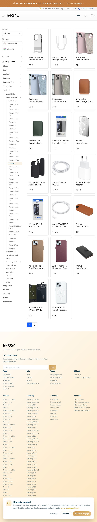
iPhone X (12, 241)
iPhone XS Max (14, 231)
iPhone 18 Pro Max (13, 105)
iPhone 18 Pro (13, 110)
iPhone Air (12, 122)
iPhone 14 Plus (14, 176)
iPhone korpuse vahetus (82, 408)
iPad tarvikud (10, 252)
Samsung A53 (31, 481)
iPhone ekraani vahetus (82, 402)
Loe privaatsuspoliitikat (70, 508)
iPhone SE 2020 (8, 481)
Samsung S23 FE (32, 425)
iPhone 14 (12, 179)
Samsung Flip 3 (32, 461)
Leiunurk (9, 275)
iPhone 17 (12, 129)
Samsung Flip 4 (32, 459)
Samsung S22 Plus (33, 433)
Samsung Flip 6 (32, 453)
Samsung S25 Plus (33, 402)
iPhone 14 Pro (13, 172)
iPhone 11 (12, 223)
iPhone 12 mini (14, 207)
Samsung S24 (31, 416)
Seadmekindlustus (33, 383)
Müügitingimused (56, 375)
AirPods (6, 290)
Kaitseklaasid (10, 268)
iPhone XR (12, 238)
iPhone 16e (12, 144)
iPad (4, 70)
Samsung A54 (31, 478)
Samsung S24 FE (32, 413)
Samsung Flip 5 (32, 456)
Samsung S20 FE (32, 450)
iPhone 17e (12, 125)
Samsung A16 (31, 493)
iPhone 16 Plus (14, 141)
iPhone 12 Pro (13, 204)
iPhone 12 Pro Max (13, 199)
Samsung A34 (31, 487)
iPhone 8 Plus (13, 245)
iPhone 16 (12, 148)
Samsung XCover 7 (33, 470)
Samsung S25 (31, 405)
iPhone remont (79, 399)
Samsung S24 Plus (33, 411)
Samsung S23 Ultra (33, 419)
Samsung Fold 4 (32, 467)
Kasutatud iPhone (8, 378)
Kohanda (53, 514)
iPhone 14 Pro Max (13, 168)
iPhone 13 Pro (13, 188)
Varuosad (6, 294)
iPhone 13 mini (14, 191)
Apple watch (54, 419)
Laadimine (9, 272)
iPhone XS (12, 235)
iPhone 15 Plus (14, 160)
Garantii (29, 380)
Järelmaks (53, 380)
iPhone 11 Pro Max (13, 215)
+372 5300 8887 (87, 10)
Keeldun (66, 514)
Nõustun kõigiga (82, 514)
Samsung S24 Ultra (33, 408)
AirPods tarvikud (12, 255)
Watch (8, 282)
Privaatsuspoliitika (56, 378)
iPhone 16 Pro (13, 138)
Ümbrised (9, 279)
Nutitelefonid (7, 375)
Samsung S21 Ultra (33, 439)
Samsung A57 (31, 473)
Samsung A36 (31, 484)
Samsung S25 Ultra (33, 399)
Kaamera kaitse (55, 405)
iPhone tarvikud (8, 383)
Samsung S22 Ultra (33, 430)
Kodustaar (77, 375)
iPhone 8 (12, 248)
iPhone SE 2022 (8, 478)
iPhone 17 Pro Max (13, 114)
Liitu (52, 367)
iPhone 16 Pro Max (13, 133)
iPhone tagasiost (55, 383)
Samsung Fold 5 (32, 464)
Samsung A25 (31, 490)
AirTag (8, 258)
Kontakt (29, 378)
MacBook (6, 389)
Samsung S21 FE (32, 445)
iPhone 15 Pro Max (13, 152)
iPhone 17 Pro (13, 119)
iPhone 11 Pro (13, 219)
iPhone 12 (12, 210)
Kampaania (7, 286)
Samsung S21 (31, 447)
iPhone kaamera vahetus (82, 411)
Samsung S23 (31, 428)
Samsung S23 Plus (33, 422)
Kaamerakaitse (11, 265)
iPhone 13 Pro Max (13, 183)
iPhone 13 (12, 195)
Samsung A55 (31, 476)
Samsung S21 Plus (33, 442)
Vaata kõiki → (11, 94)
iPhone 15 (12, 163)
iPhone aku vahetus (80, 405)
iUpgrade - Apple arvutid (82, 378)
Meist (28, 375)
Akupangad (7, 302)
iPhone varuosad (8, 386)
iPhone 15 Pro (13, 157)
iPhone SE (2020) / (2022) (15, 227)
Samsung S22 (31, 436)
